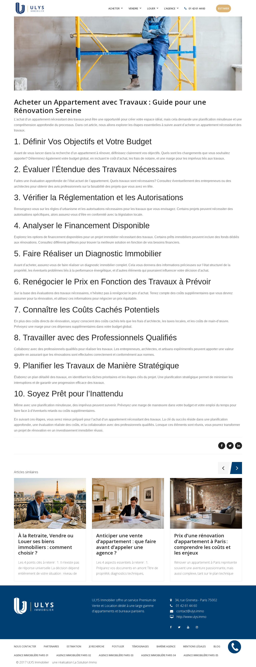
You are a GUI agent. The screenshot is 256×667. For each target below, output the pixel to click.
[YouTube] (188, 627)
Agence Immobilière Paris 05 (201, 655)
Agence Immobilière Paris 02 (73, 655)
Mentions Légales (194, 646)
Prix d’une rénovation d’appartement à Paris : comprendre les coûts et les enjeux (202, 544)
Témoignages (140, 646)
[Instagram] (197, 627)
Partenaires (51, 646)
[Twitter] (179, 627)
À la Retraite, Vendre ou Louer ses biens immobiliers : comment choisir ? (45, 544)
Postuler (118, 646)
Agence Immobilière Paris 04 (158, 655)
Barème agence (166, 646)
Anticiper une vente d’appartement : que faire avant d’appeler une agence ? (126, 544)
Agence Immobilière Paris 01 (31, 655)
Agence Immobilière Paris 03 (116, 655)
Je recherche (96, 646)
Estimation (74, 646)
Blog (217, 646)
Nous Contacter (25, 646)
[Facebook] (170, 627)
